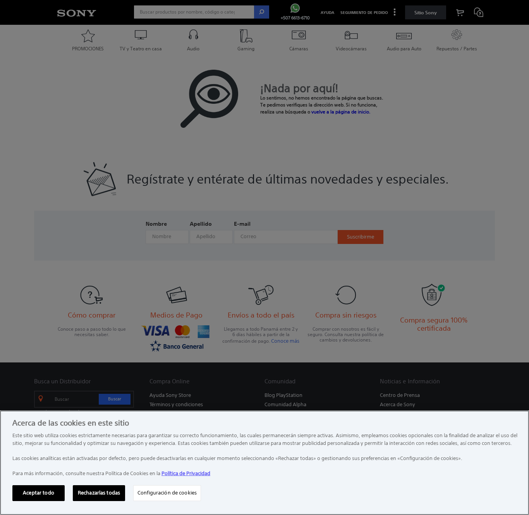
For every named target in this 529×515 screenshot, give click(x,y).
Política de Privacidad (185, 473)
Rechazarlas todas (99, 492)
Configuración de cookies (167, 492)
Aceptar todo (38, 492)
